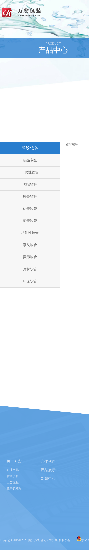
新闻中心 (48, 479)
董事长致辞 (14, 488)
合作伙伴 (48, 461)
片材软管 (30, 269)
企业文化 (13, 470)
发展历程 (13, 476)
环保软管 (30, 281)
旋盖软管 (30, 209)
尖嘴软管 (30, 184)
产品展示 (48, 470)
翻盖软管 (30, 221)
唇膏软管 (30, 196)
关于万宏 (14, 461)
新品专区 (30, 160)
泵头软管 (30, 245)
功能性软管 (30, 233)
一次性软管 (30, 172)
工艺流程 (13, 482)
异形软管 (30, 257)
